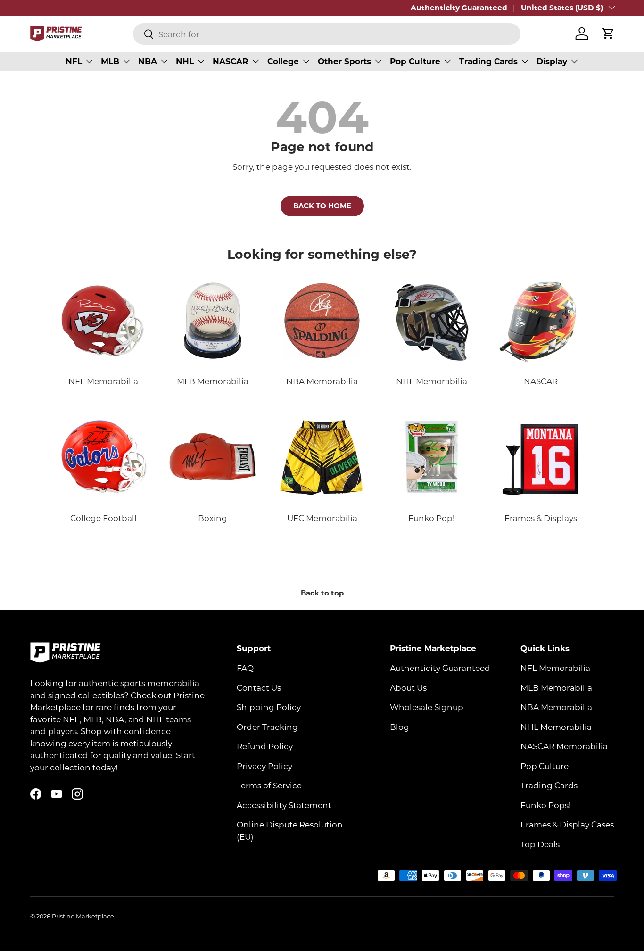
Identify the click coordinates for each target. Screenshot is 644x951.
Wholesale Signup (426, 707)
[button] (608, 33)
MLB (110, 61)
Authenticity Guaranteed (459, 7)
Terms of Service (269, 785)
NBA (147, 61)
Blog (399, 726)
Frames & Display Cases (567, 824)
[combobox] (326, 34)
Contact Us (259, 687)
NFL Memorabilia (555, 667)
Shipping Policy (269, 707)
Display (552, 61)
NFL (74, 61)
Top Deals (540, 844)
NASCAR (230, 61)
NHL (185, 61)
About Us (408, 687)
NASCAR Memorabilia (564, 746)
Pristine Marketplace (83, 916)
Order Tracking (267, 726)
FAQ (245, 667)
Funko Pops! (545, 805)
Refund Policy (265, 746)
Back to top (322, 592)
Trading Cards (488, 61)
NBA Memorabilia (556, 707)
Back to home (322, 205)
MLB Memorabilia (556, 687)
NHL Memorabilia (556, 726)
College (283, 61)
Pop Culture (415, 61)
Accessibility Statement (284, 805)
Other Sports (344, 61)
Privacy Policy (264, 766)
